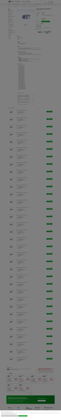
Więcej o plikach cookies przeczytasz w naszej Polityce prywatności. (9, 414)
